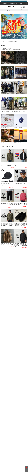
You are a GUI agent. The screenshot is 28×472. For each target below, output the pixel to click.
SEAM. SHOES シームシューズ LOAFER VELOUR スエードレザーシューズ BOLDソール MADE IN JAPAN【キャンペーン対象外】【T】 (20, 225)
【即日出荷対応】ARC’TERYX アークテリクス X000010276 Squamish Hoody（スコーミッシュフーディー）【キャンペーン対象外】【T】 (20, 245)
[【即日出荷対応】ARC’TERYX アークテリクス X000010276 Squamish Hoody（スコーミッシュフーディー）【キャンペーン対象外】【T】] (20, 236)
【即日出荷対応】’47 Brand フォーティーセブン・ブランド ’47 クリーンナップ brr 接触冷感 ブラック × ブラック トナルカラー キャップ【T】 (7, 184)
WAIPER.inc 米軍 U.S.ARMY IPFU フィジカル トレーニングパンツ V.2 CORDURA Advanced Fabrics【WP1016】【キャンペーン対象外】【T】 (7, 204)
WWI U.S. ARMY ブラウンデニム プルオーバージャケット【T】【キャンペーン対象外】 (7, 244)
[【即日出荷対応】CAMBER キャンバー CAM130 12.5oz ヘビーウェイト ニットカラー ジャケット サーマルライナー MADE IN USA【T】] (20, 155)
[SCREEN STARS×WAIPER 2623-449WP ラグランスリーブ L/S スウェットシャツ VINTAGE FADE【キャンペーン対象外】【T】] (20, 195)
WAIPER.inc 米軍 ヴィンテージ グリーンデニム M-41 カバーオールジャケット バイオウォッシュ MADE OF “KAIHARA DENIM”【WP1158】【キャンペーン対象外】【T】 (7, 164)
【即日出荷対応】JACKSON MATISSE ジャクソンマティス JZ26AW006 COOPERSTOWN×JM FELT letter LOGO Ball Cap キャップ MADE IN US (20, 184)
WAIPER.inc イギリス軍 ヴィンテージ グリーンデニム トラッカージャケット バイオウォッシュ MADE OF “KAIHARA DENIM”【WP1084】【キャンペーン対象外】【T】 (7, 225)
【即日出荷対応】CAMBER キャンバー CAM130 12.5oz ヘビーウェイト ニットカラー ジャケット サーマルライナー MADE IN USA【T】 (20, 164)
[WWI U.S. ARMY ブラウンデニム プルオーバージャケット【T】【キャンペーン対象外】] (7, 236)
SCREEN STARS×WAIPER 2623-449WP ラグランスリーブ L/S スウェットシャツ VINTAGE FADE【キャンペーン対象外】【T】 (20, 204)
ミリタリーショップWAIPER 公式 (7, 41)
